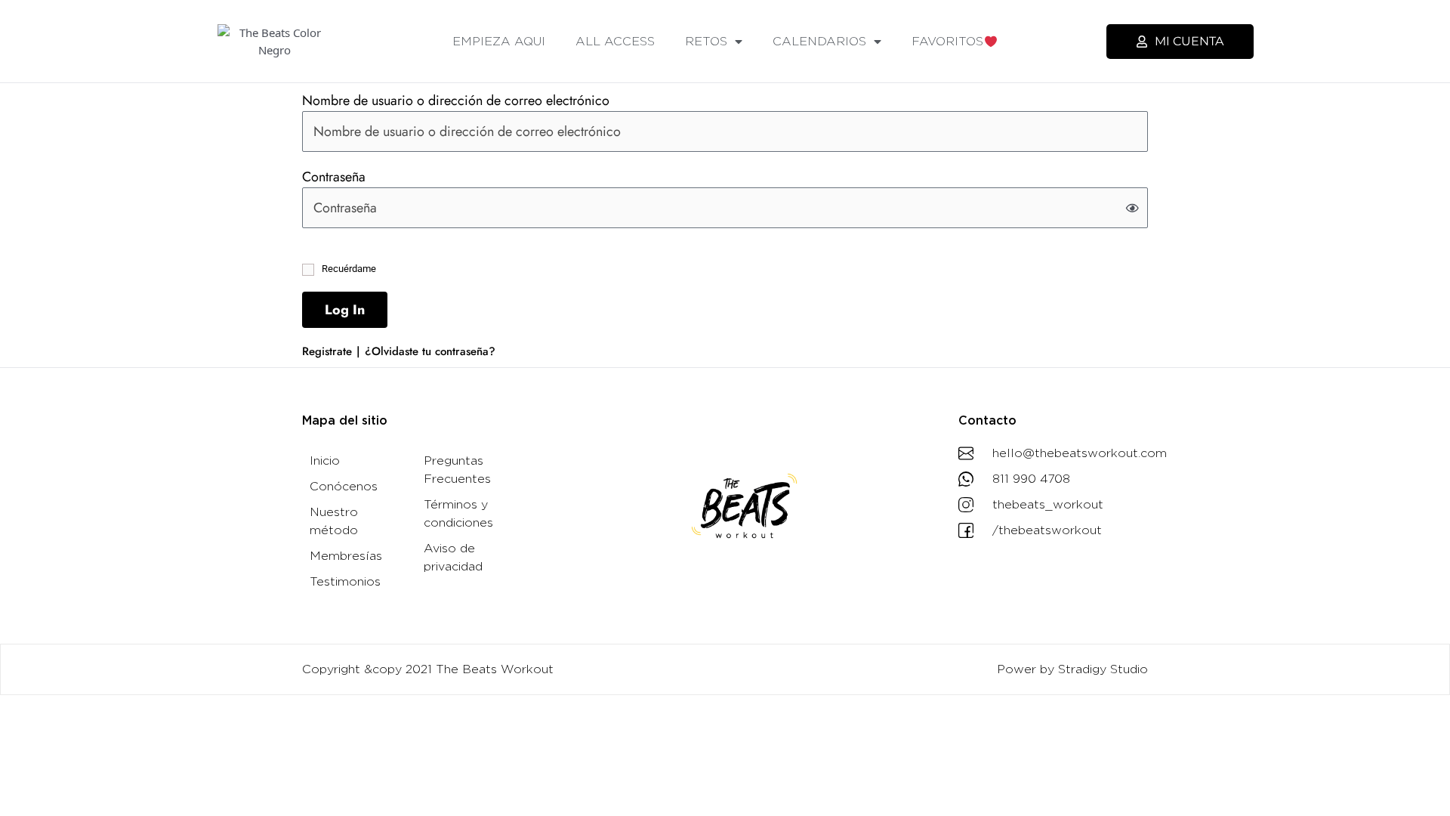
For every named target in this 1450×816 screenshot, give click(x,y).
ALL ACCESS (615, 42)
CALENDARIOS (819, 42)
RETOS (706, 42)
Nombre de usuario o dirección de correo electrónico (455, 100)
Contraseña (334, 177)
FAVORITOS (947, 42)
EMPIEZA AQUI (498, 42)
